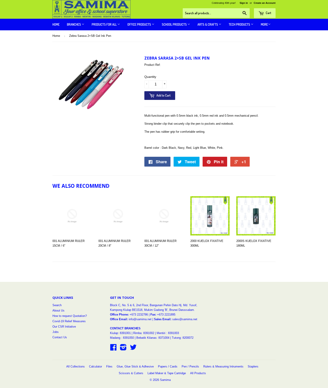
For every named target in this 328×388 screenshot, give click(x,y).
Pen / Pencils (190, 366)
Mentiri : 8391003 (168, 333)
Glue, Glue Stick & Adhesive (135, 366)
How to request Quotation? (69, 316)
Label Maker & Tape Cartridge (166, 373)
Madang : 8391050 (122, 337)
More (264, 24)
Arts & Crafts (208, 24)
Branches (74, 24)
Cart (268, 13)
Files (109, 366)
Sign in (244, 3)
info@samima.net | (141, 319)
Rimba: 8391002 (143, 333)
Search (57, 305)
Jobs (55, 332)
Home (56, 24)
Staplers (253, 366)
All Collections (75, 366)
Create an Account (265, 3)
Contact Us (59, 337)
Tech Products (240, 24)
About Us (58, 310)
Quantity (150, 76)
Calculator (95, 366)
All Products (198, 373)
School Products (174, 24)
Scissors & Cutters (131, 373)
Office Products (139, 24)
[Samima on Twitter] (133, 349)
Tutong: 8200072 (182, 337)
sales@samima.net (184, 319)
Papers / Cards (167, 366)
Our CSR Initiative (64, 326)
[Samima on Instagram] (123, 349)
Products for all (104, 24)
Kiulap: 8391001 (121, 333)
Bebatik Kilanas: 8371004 (153, 337)
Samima (165, 380)
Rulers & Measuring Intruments (223, 366)
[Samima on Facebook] (113, 349)
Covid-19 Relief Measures (69, 321)
